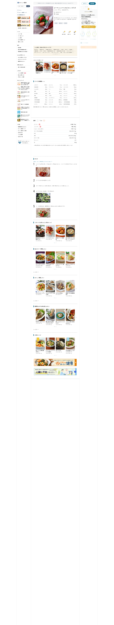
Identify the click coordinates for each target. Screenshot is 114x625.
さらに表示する (55, 54)
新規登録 (92, 3)
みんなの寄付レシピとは (22, 57)
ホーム (20, 10)
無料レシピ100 (20, 41)
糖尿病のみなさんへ (21, 61)
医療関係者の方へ (22, 14)
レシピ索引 (20, 37)
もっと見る (35, 272)
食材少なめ (60, 23)
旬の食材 (65, 23)
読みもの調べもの (21, 75)
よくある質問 (20, 134)
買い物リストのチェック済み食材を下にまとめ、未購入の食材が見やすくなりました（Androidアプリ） (56, 3)
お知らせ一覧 (20, 136)
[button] (76, 68)
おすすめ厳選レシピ (21, 39)
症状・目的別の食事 (21, 67)
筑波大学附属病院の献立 (22, 49)
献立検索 (19, 47)
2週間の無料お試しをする (88, 26)
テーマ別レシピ (20, 35)
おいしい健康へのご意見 (22, 130)
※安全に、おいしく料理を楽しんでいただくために (42, 161)
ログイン (85, 3)
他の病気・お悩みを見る (22, 28)
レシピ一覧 (20, 33)
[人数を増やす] (44, 120)
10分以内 (56, 23)
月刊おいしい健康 (21, 76)
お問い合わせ (20, 132)
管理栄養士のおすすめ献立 (22, 51)
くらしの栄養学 (21, 73)
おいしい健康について (23, 12)
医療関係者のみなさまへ (22, 126)
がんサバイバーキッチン (22, 59)
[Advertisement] (55, 40)
